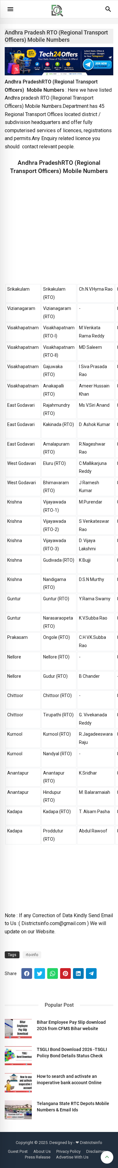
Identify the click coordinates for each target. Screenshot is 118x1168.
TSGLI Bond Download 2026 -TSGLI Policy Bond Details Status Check (72, 1052)
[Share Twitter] (39, 973)
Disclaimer (95, 1151)
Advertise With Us (72, 1157)
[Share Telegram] (91, 973)
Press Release (37, 1157)
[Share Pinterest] (65, 973)
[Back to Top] (107, 1157)
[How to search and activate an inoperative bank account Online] (18, 1082)
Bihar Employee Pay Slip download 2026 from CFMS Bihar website (71, 1025)
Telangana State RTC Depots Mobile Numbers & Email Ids (73, 1106)
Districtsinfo (91, 1142)
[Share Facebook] (26, 973)
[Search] (108, 11)
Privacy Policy (68, 1151)
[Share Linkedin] (78, 973)
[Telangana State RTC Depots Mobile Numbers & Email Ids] (18, 1109)
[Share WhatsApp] (52, 973)
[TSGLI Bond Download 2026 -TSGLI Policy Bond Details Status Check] (18, 1055)
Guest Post (18, 1151)
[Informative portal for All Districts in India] (59, 19)
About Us (42, 1151)
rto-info (32, 955)
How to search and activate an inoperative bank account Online (69, 1079)
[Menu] (10, 9)
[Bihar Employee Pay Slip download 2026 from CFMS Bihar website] (18, 1028)
